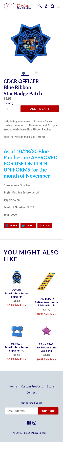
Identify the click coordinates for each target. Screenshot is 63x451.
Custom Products (32, 386)
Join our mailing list (31, 402)
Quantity (9, 103)
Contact (32, 392)
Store (50, 386)
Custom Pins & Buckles (34, 433)
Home (13, 386)
